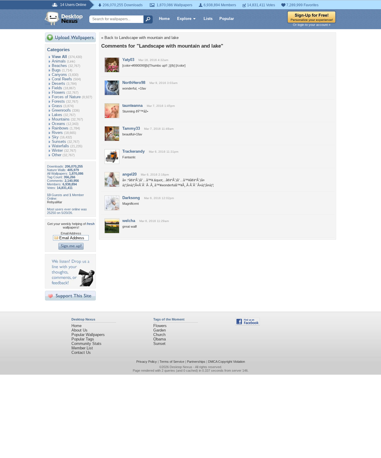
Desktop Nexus (181, 367)
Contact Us (81, 352)
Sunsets (59, 141)
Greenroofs (61, 110)
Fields (57, 88)
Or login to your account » (311, 24)
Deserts (58, 83)
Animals (59, 61)
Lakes (57, 114)
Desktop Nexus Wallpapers (64, 18)
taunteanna (132, 105)
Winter (57, 150)
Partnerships (196, 361)
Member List (82, 348)
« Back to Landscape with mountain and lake (140, 37)
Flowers (58, 92)
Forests (58, 101)
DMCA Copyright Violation (226, 361)
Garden (159, 330)
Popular (226, 18)
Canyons (59, 74)
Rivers (57, 132)
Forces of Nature (66, 97)
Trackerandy (133, 151)
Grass (57, 106)
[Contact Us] (72, 285)
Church (159, 334)
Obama (159, 339)
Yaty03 (128, 59)
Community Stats (86, 343)
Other (56, 155)
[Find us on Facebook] (247, 324)
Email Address (71, 233)
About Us (79, 330)
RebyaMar (54, 202)
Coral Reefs (62, 79)
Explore (184, 18)
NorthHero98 (133, 82)
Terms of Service (172, 361)
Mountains (61, 119)
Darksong (131, 198)
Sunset (159, 343)
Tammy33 (131, 128)
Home (164, 18)
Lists (208, 18)
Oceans (58, 123)
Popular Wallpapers (88, 334)
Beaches (59, 65)
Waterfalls (60, 146)
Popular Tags (82, 339)
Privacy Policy (146, 361)
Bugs (56, 70)
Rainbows (60, 128)
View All (59, 56)
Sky (55, 137)
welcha (128, 220)
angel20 (129, 174)
